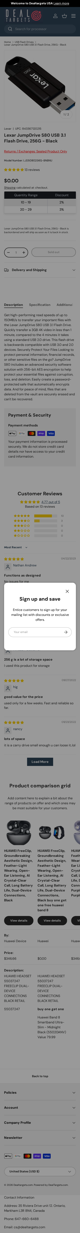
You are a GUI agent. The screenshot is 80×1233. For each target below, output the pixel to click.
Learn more (61, 3)
